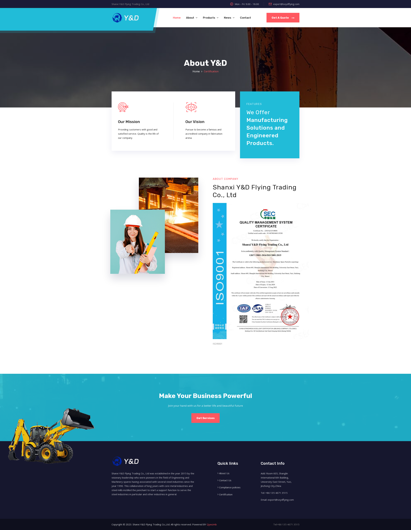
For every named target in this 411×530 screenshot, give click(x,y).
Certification (211, 71)
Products (209, 17)
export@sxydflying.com (286, 4)
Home (177, 17)
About (190, 17)
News (227, 17)
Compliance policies (229, 487)
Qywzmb (212, 524)
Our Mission (129, 122)
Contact (245, 17)
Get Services (206, 418)
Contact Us (225, 480)
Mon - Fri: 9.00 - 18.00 (247, 4)
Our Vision (194, 122)
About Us (224, 473)
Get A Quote (280, 17)
